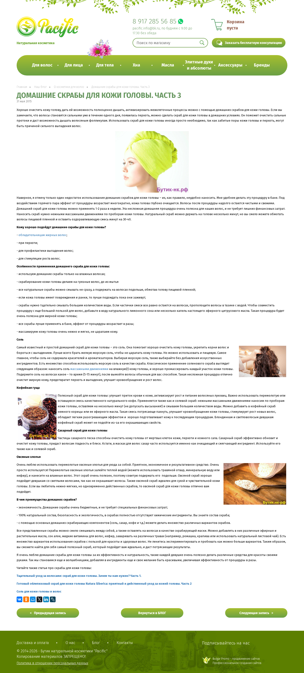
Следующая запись (254, 613)
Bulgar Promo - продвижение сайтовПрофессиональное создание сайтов (237, 660)
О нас (70, 642)
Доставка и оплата (33, 642)
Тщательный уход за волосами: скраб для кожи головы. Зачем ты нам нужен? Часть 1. (79, 576)
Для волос (42, 65)
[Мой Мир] (33, 599)
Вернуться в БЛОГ (152, 613)
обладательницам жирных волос (42, 235)
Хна (136, 65)
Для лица (74, 65)
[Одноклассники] (26, 599)
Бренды (262, 65)
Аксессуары (230, 65)
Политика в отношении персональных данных (52, 663)
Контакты (125, 642)
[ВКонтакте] (19, 599)
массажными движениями (89, 369)
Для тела (105, 65)
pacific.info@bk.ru (146, 28)
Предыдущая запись (50, 613)
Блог (96, 642)
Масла (168, 65)
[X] (39, 599)
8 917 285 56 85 (154, 21)
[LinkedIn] (46, 599)
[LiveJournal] (53, 599)
